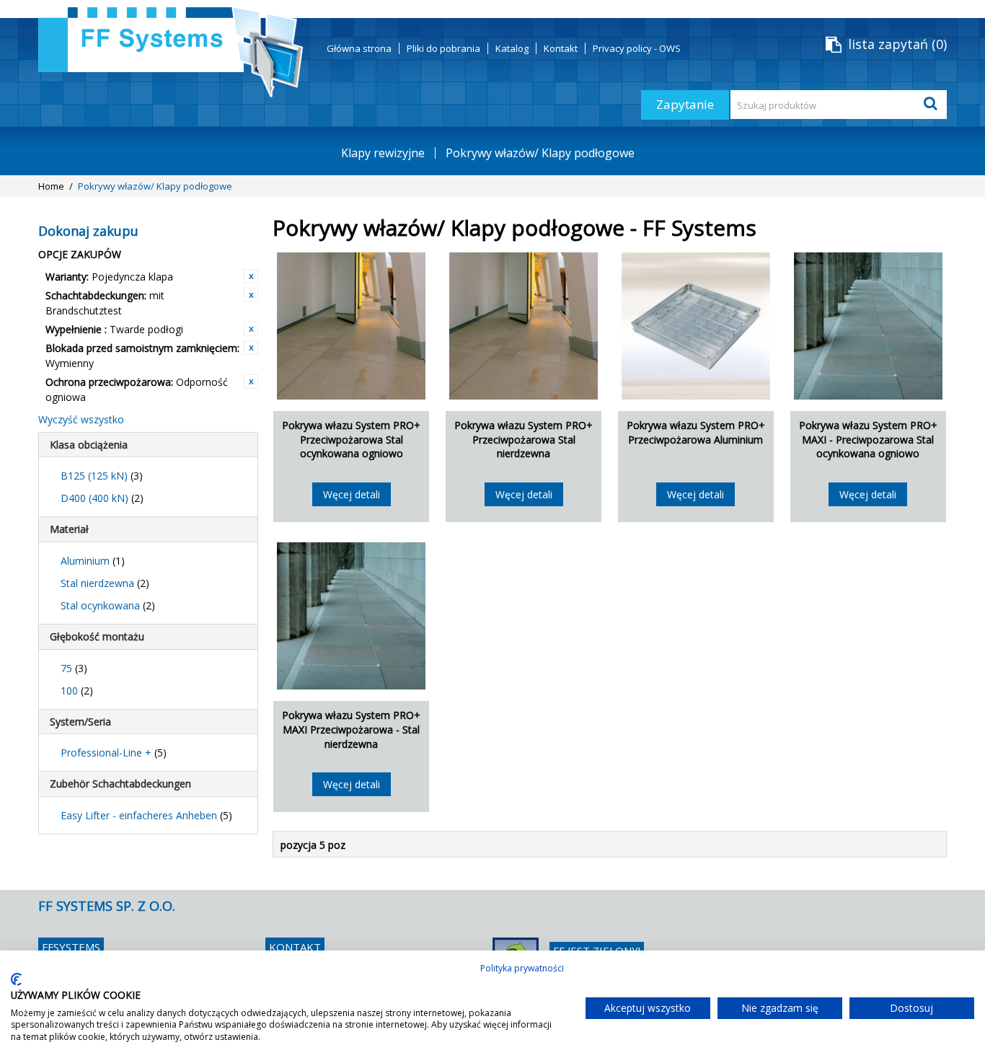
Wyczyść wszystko (81, 419)
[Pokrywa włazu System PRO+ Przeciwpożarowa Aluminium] (696, 326)
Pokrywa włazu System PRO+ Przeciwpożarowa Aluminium (696, 432)
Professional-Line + (114, 752)
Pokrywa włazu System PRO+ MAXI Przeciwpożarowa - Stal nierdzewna (351, 729)
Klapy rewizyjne (383, 153)
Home (51, 186)
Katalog (512, 48)
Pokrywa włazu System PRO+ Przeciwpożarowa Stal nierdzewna (523, 439)
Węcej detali (351, 494)
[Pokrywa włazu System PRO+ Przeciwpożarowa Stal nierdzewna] (523, 326)
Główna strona (359, 48)
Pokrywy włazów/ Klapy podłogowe (540, 153)
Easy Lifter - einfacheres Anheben (146, 815)
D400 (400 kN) (102, 498)
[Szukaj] (932, 104)
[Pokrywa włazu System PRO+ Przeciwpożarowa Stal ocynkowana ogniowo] (351, 326)
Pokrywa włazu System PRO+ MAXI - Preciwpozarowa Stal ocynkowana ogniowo (868, 439)
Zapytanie (685, 104)
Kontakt (561, 48)
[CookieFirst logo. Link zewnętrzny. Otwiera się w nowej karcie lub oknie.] (16, 979)
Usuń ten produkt (251, 276)
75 (74, 668)
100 (77, 690)
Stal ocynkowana (108, 605)
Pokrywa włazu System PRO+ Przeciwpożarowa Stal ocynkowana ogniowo (351, 439)
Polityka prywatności (522, 968)
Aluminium (93, 561)
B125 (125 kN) (102, 475)
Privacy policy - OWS (637, 48)
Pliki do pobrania (443, 48)
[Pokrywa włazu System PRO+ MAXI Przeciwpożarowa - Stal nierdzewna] (351, 616)
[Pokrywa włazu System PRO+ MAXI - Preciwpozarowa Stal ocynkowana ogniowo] (868, 326)
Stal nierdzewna (105, 583)
